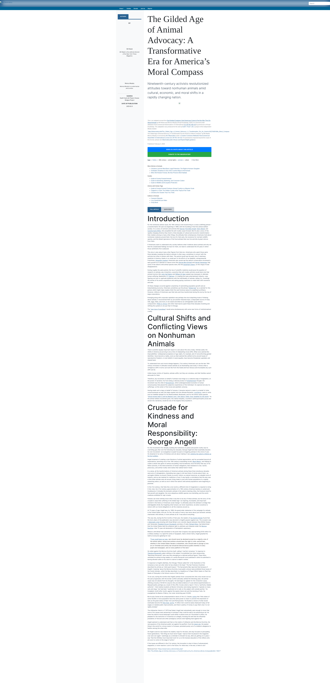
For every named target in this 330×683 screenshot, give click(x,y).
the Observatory (171, 135)
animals (180, 160)
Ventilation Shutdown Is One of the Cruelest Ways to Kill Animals (170, 170)
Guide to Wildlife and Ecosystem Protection (164, 182)
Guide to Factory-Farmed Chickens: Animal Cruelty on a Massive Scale (172, 188)
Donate (136, 8)
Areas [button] (121, 8)
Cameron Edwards (156, 198)
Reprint (150, 8)
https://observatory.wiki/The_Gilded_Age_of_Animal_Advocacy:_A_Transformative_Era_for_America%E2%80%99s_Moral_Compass (188, 131)
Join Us (143, 8)
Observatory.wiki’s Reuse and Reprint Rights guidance (178, 140)
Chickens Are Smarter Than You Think (162, 192)
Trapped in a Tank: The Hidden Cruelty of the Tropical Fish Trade (170, 190)
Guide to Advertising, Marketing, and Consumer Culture (168, 180)
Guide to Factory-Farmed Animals (161, 178)
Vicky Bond (154, 202)
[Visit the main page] (7, 3)
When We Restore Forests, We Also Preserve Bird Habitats (169, 172)
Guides (129, 8)
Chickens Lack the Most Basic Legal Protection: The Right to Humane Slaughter (175, 168)
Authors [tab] (123, 16)
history (154, 160)
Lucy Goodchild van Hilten (159, 200)
